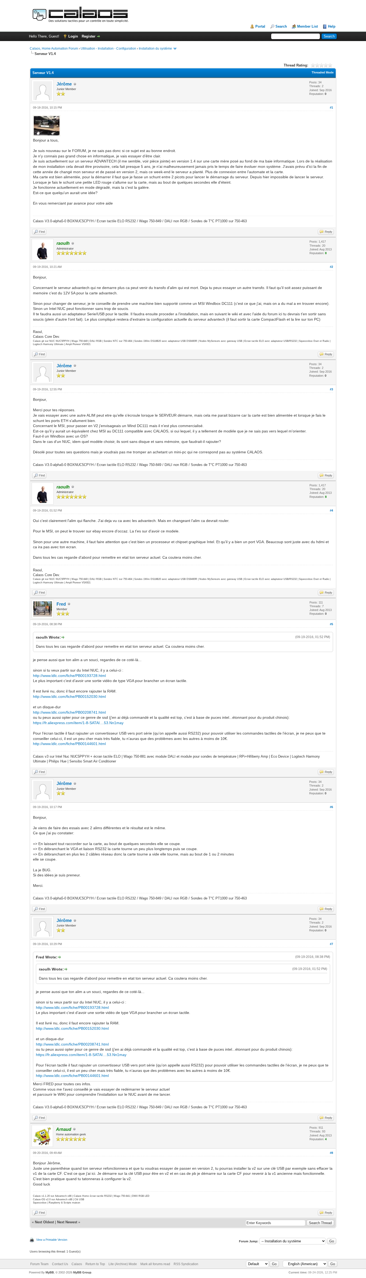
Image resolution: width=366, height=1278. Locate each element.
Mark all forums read (155, 1264)
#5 (331, 624)
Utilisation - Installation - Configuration (108, 48)
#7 (331, 944)
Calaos (77, 1264)
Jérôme (64, 84)
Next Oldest (44, 1222)
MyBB (50, 1272)
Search (281, 26)
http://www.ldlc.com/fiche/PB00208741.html (69, 712)
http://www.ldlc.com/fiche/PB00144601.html (69, 744)
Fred (61, 604)
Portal (260, 26)
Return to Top (95, 1264)
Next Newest (67, 1222)
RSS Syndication (186, 1264)
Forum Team (39, 1264)
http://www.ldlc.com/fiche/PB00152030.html (69, 696)
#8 (331, 1152)
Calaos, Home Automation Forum (54, 48)
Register (88, 36)
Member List (307, 26)
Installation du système (155, 48)
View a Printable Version (51, 1239)
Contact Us (60, 1264)
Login (73, 36)
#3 (331, 389)
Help (331, 26)
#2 (331, 266)
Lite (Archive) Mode (123, 1264)
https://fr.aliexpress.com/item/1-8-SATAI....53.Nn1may (78, 723)
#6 (331, 807)
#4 (331, 510)
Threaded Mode (323, 72)
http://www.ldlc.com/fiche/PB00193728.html (69, 675)
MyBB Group (82, 1272)
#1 (331, 107)
